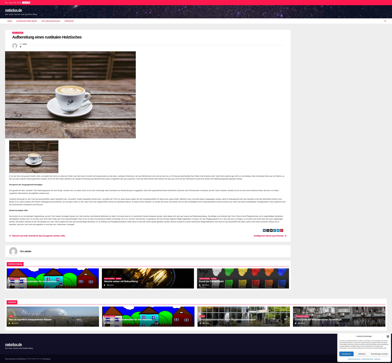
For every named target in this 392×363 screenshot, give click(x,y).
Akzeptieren (346, 354)
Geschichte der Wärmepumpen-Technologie (318, 319)
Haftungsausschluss (367, 359)
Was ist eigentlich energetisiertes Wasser (30, 319)
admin (25, 44)
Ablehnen (361, 354)
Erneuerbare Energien (302, 316)
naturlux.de (13, 10)
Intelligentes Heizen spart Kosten (269, 236)
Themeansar (46, 359)
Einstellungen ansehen (379, 354)
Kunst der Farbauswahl (211, 281)
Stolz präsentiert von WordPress (15, 359)
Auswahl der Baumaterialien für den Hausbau (33, 281)
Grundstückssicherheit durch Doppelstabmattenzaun (228, 319)
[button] (388, 336)
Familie (11, 316)
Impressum (377, 359)
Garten (202, 316)
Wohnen (118, 278)
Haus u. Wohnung (18, 32)
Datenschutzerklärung (354, 359)
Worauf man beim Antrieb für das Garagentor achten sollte (38, 236)
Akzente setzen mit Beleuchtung (121, 281)
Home (9, 21)
